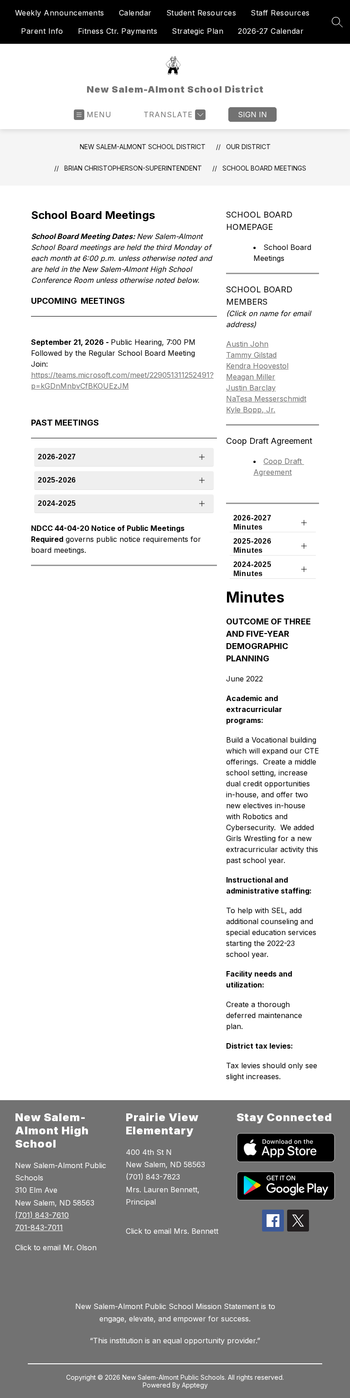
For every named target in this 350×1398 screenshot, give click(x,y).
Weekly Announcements (59, 12)
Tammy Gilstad (251, 354)
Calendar (135, 12)
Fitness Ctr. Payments (118, 31)
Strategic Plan (197, 31)
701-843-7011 (39, 1227)
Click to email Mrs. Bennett (172, 1231)
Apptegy (195, 1385)
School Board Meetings (264, 168)
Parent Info (42, 31)
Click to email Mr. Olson (56, 1247)
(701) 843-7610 (42, 1215)
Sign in (252, 114)
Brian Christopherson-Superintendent (133, 168)
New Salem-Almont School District (143, 147)
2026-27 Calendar (271, 31)
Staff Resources (280, 12)
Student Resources (201, 12)
